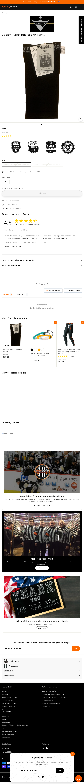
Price (4, 129)
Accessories (20, 318)
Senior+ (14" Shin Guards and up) (16, 164)
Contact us (42, 628)
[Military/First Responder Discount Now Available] (42, 597)
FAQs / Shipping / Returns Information (18, 260)
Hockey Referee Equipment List (53, 694)
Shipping (5, 188)
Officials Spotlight (48, 700)
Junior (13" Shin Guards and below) (47, 164)
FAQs (3, 728)
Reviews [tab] (6, 294)
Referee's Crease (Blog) (50, 691)
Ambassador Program (10, 697)
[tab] (9, 230)
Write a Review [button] (74, 290)
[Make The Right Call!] (42, 534)
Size (3, 160)
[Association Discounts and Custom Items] (42, 472)
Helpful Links (46, 706)
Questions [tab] (20, 294)
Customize (6, 716)
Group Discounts (8, 734)
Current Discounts (8, 706)
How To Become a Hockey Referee (54, 697)
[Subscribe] (60, 770)
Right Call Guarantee (11, 265)
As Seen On (6, 691)
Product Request (8, 700)
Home (4, 13)
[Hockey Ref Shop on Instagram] (39, 777)
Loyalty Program (8, 694)
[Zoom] (81, 119)
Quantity (6, 178)
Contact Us (6, 722)
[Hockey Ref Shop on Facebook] (43, 777)
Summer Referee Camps (51, 703)
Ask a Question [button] (54, 290)
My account (6, 737)
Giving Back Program (9, 703)
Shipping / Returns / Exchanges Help (15, 725)
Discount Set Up (42, 505)
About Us (5, 719)
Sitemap (5, 709)
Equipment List (42, 568)
